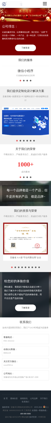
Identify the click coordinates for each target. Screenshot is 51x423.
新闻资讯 (24, 398)
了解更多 (25, 48)
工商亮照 (27, 410)
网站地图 (25, 417)
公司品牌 (34, 398)
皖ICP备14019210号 (13, 417)
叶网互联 (42, 417)
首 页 (6, 398)
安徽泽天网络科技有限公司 (22, 407)
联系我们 (25, 402)
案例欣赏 (14, 398)
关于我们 (43, 398)
